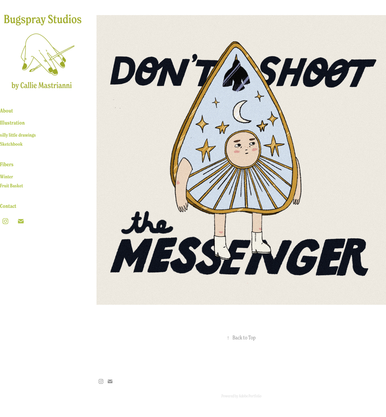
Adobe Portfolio (250, 395)
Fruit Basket (11, 186)
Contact (8, 206)
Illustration (12, 122)
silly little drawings (18, 135)
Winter (6, 176)
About (6, 110)
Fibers (7, 164)
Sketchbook (11, 144)
